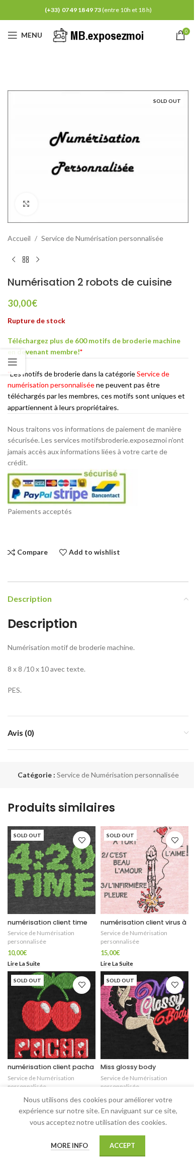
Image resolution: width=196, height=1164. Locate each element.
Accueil (19, 238)
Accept (122, 1145)
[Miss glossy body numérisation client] (144, 1015)
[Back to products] (26, 260)
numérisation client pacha (51, 1067)
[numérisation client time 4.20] (51, 870)
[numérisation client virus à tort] (144, 870)
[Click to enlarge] (26, 204)
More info (70, 1145)
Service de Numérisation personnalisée (102, 238)
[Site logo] (100, 34)
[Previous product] (14, 260)
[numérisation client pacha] (51, 1015)
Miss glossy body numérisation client (132, 1071)
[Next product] (38, 260)
